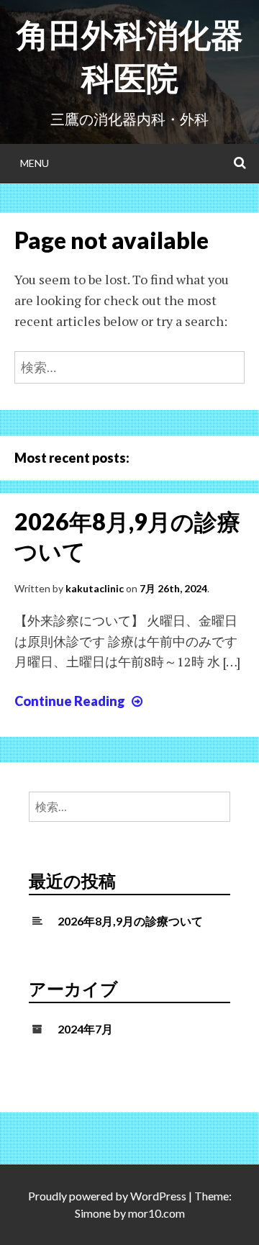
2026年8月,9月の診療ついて (130, 921)
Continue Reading (80, 701)
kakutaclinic (94, 588)
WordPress (158, 1196)
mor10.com (156, 1213)
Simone (93, 1213)
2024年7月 (85, 1029)
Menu (34, 163)
